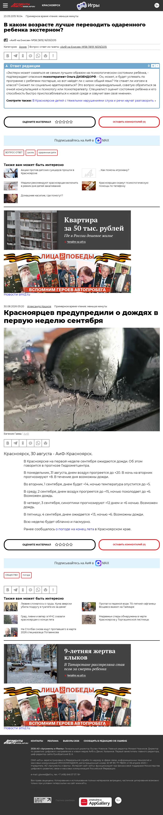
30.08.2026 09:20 (14, 306)
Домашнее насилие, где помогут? (42, 195)
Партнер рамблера (65, 800)
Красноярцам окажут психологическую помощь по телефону (123, 184)
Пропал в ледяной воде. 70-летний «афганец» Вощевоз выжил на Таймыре (127, 605)
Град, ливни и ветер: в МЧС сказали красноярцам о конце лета (43, 618)
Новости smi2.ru (17, 294)
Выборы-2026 (71, 741)
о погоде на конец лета (74, 529)
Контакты (37, 741)
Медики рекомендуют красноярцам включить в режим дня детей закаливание (49, 184)
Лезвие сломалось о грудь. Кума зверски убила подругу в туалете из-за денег (46, 605)
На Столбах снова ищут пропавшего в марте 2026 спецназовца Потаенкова (48, 631)
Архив (23, 46)
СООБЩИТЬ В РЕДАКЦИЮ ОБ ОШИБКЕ (105, 741)
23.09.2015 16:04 (13, 16)
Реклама (53, 741)
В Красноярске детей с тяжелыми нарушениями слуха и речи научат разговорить (93, 100)
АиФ (26, 433)
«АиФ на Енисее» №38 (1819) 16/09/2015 (83, 46)
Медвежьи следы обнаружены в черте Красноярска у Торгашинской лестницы (124, 618)
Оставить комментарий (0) (129, 122)
